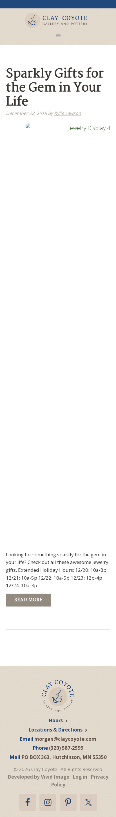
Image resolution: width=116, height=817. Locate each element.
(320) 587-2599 (66, 748)
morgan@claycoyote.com (65, 739)
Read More (28, 599)
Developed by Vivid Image (38, 777)
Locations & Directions (55, 729)
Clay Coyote (56, 20)
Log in (80, 777)
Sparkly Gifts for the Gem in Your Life (55, 88)
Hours (55, 720)
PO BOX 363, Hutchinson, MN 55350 (64, 757)
